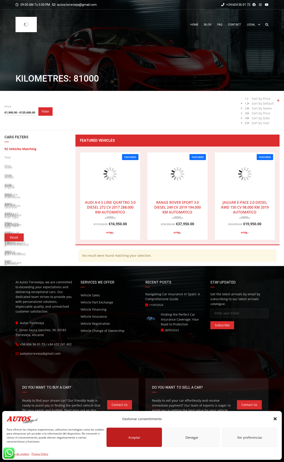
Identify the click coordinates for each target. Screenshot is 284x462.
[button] (275, 419)
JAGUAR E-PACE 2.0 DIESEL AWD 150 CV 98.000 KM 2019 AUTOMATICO (245, 207)
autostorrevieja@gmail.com (77, 4)
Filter (45, 111)
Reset (14, 237)
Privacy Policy (40, 454)
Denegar (191, 437)
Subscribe (222, 325)
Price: (8, 106)
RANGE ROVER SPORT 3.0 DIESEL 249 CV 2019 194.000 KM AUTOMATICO (177, 207)
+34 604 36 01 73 (237, 4)
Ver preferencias (249, 437)
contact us (120, 405)
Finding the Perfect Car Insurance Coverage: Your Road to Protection (180, 319)
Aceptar (134, 437)
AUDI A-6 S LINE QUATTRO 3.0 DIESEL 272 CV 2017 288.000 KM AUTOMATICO (110, 207)
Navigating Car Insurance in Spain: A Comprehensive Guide (172, 296)
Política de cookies (18, 454)
